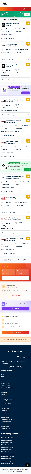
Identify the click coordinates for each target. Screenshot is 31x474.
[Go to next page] (29, 260)
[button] (15, 9)
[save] (28, 38)
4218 (25, 260)
